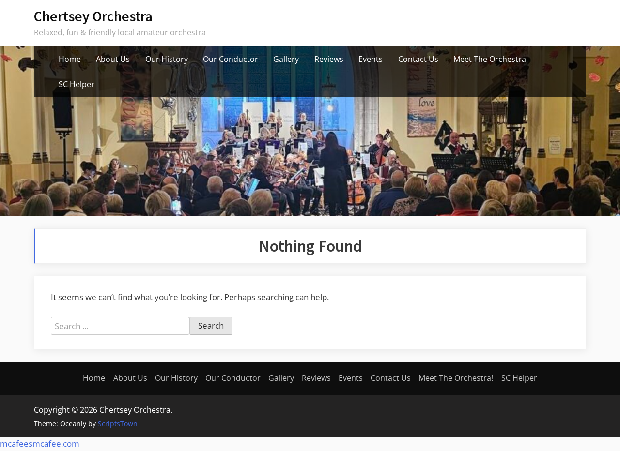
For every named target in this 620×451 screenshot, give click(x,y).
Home (70, 59)
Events (370, 59)
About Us (113, 59)
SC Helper (76, 84)
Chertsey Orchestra (93, 16)
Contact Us (418, 59)
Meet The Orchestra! (490, 59)
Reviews (328, 59)
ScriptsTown (118, 423)
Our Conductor (230, 59)
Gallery (286, 59)
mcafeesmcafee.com (39, 443)
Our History (166, 59)
